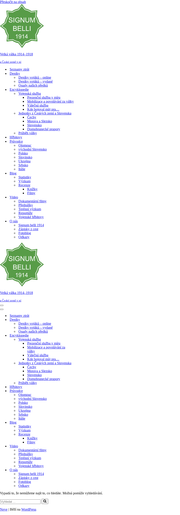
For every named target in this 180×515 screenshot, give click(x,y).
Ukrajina (24, 161)
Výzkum (24, 181)
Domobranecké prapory (43, 129)
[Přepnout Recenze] (77, 434)
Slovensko (34, 125)
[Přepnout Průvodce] (77, 391)
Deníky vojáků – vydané (35, 81)
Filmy (31, 193)
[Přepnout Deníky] (77, 320)
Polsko (23, 153)
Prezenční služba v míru (43, 97)
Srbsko (23, 165)
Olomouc (24, 145)
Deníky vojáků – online (34, 77)
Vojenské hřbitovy (31, 217)
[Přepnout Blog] (77, 422)
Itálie (21, 169)
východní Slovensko (32, 149)
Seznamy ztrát (19, 69)
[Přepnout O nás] (77, 470)
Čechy (31, 117)
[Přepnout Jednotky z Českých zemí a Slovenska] (77, 363)
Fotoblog (24, 233)
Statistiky (24, 177)
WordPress (28, 509)
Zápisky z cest (28, 229)
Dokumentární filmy (32, 201)
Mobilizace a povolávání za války (50, 101)
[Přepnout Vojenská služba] (77, 339)
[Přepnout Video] (77, 446)
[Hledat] (44, 501)
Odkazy (23, 237)
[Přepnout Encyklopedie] (77, 335)
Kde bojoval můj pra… (43, 109)
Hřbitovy (16, 137)
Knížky (32, 189)
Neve (3, 509)
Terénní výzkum (29, 209)
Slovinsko (25, 157)
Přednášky (25, 205)
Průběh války (27, 133)
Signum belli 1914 (31, 225)
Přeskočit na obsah (13, 2)
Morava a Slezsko (39, 121)
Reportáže (25, 213)
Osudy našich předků (33, 85)
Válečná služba (37, 105)
